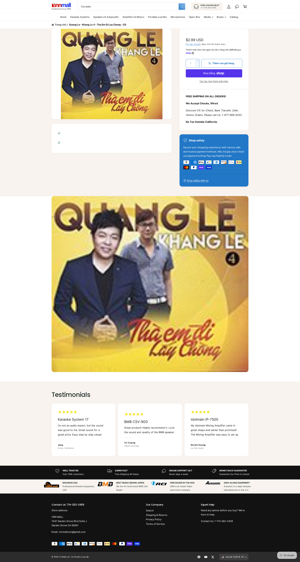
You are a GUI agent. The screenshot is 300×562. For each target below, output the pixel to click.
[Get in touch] (237, 7)
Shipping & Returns (156, 515)
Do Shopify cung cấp (80, 557)
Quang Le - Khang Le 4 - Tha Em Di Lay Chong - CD (97, 24)
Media (207, 16)
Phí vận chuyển (193, 44)
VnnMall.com (64, 557)
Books (220, 16)
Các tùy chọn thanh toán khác (214, 81)
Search (150, 510)
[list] (150, 429)
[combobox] (132, 7)
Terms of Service (155, 523)
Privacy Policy (153, 519)
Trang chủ (60, 24)
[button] (245, 7)
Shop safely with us (197, 180)
